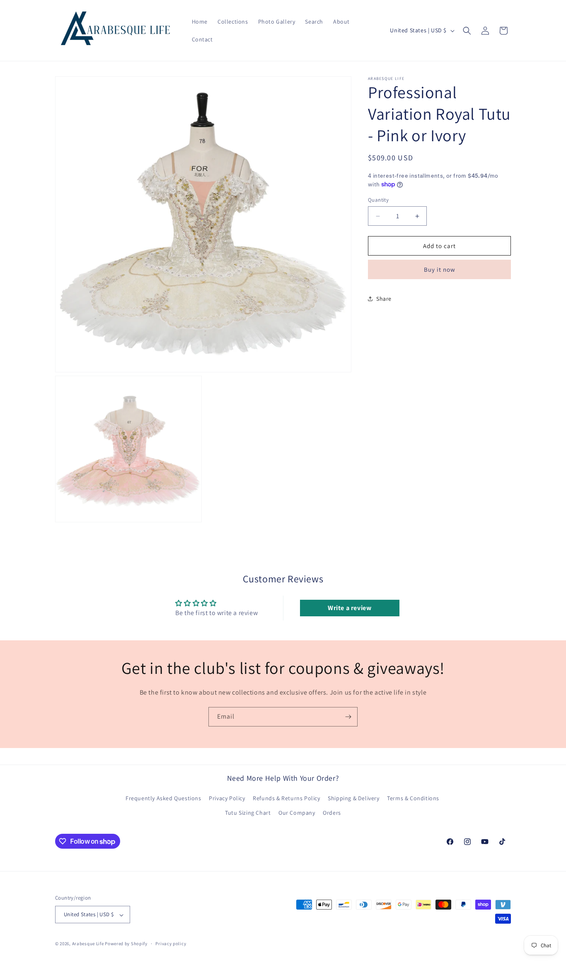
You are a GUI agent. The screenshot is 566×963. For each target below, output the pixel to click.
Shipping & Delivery (353, 798)
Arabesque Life (88, 944)
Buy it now (439, 269)
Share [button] (384, 298)
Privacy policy (170, 943)
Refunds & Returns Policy (286, 798)
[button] (467, 31)
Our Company (296, 813)
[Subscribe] (348, 716)
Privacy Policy (227, 798)
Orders (332, 813)
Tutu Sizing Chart (248, 813)
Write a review (349, 607)
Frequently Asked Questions (163, 798)
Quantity (378, 199)
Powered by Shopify (126, 944)
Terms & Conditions (413, 798)
